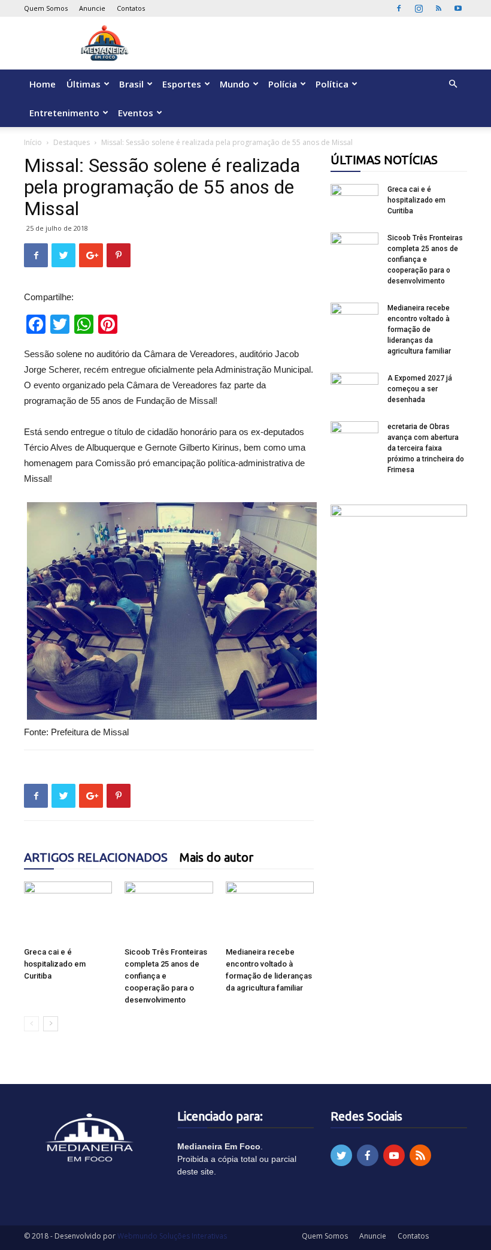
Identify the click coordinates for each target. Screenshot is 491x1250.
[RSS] (438, 8)
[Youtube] (458, 8)
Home (42, 84)
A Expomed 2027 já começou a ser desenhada (419, 389)
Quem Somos (46, 8)
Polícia (282, 84)
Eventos (135, 113)
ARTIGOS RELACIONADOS (96, 857)
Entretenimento (64, 113)
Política (332, 84)
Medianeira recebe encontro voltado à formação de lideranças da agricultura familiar (419, 329)
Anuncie (92, 8)
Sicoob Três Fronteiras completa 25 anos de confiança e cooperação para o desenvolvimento (166, 975)
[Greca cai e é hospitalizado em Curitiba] (68, 911)
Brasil (131, 84)
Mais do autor (216, 857)
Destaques (71, 142)
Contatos (131, 8)
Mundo (235, 84)
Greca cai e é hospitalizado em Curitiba (55, 963)
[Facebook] (399, 8)
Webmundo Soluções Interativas (172, 1236)
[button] (452, 84)
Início (33, 142)
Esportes (181, 84)
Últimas (83, 84)
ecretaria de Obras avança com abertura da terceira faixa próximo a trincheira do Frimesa (425, 448)
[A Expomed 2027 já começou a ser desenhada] (354, 389)
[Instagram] (419, 8)
